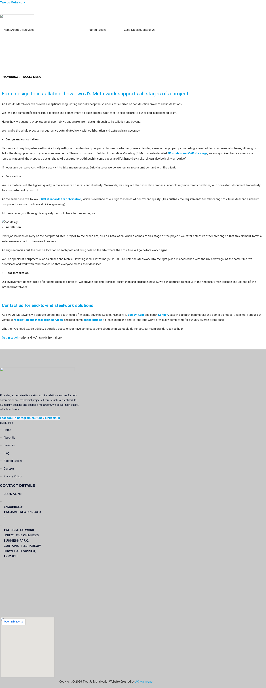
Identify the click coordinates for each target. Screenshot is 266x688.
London (163, 314)
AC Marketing (144, 681)
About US (17, 29)
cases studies (92, 320)
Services (28, 29)
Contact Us (148, 29)
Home (7, 29)
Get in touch (10, 337)
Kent (141, 314)
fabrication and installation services (38, 320)
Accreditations (97, 29)
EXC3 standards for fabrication (60, 199)
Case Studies (132, 29)
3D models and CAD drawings (187, 153)
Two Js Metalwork (12, 2)
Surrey (132, 314)
